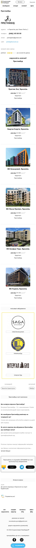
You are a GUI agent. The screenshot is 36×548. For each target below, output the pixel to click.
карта (32, 6)
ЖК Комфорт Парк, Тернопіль (17, 249)
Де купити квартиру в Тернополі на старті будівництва (14, 487)
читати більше (5, 451)
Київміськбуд (18, 353)
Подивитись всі (10, 496)
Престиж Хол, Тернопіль (18, 89)
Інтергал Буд (18, 375)
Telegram (30, 467)
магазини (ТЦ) (22, 511)
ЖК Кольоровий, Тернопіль (18, 169)
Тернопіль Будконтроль (8, 388)
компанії (24, 6)
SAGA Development (18, 332)
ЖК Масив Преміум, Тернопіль (18, 209)
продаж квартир (13, 511)
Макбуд (32, 388)
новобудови (6, 6)
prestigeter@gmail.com (14, 38)
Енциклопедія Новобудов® (20, 530)
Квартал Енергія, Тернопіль (18, 129)
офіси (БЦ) (31, 511)
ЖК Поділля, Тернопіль (18, 289)
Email (12, 467)
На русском (32, 2)
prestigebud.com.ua (12, 42)
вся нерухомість (5, 511)
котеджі (15, 6)
